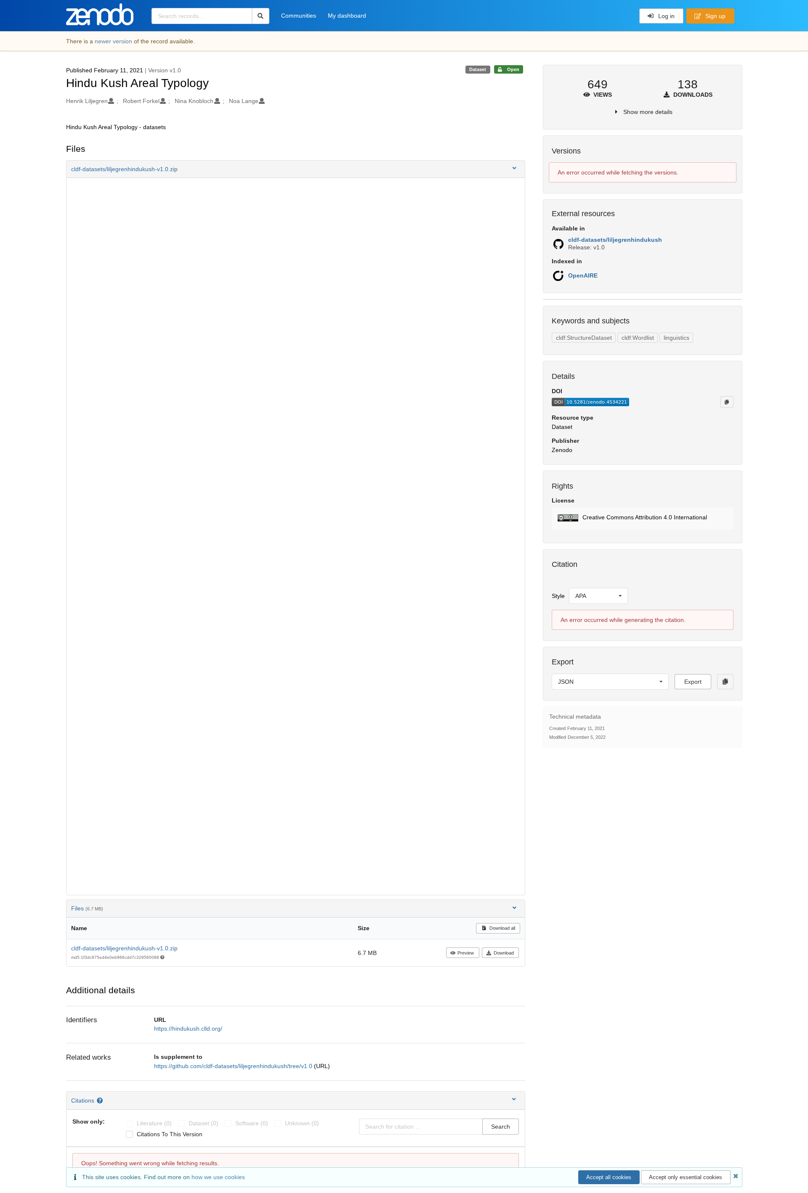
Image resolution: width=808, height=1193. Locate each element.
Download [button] (504, 952)
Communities (298, 15)
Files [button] (87, 908)
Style (558, 596)
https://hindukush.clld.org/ (188, 1028)
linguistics (676, 337)
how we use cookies (218, 1177)
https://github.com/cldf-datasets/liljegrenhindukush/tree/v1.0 (234, 1066)
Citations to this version (169, 1134)
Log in (665, 16)
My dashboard (347, 15)
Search (500, 1126)
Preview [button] (465, 952)
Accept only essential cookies (685, 1177)
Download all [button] (501, 928)
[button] (296, 169)
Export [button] (693, 681)
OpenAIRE (583, 275)
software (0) (251, 1123)
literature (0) (154, 1123)
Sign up (715, 16)
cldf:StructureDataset (584, 337)
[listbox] (598, 596)
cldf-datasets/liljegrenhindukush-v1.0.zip (124, 948)
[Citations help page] (100, 1100)
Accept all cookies (608, 1177)
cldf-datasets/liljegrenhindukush (615, 239)
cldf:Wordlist (638, 337)
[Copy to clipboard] (726, 402)
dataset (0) (203, 1123)
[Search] (260, 16)
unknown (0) (302, 1123)
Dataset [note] (477, 69)
